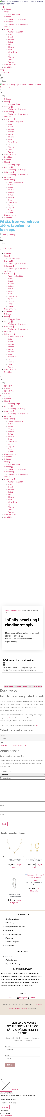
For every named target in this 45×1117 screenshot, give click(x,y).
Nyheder (7, 9)
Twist (10, 60)
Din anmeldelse (6, 778)
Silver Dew (12, 52)
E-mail (2, 814)
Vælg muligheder (15, 901)
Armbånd (7, 27)
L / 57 (24, 745)
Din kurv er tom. (6, 1116)
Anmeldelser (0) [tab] (36, 686)
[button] (22, 75)
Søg (1, 78)
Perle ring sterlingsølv (28, 670)
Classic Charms (10, 65)
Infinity (11, 42)
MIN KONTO (9, 386)
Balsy (10, 34)
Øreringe (7, 17)
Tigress (11, 57)
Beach (10, 37)
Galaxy (11, 39)
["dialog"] (22, 1097)
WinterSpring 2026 (15, 32)
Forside (7, 610)
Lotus (10, 44)
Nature (11, 47)
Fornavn (8, 1046)
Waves (11, 62)
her (10, 718)
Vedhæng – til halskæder (18, 24)
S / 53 (15, 745)
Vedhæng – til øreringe (17, 19)
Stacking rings (14, 14)
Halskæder (8, 22)
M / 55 (20, 745)
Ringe (6, 12)
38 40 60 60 (39, 1004)
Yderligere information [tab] (21, 686)
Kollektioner (9, 29)
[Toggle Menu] (2, 7)
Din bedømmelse (6, 771)
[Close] (2, 70)
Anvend (5, 1107)
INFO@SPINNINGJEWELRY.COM (18, 1008)
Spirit (10, 54)
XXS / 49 (4, 745)
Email (7, 1055)
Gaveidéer (8, 67)
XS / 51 (9, 745)
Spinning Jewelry (15, 670)
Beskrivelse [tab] (8, 686)
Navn (2, 805)
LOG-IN (7, 388)
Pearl (10, 49)
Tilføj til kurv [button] (17, 866)
